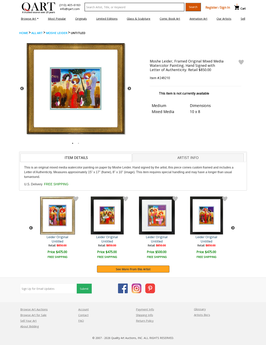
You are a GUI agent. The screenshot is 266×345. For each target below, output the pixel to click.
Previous (22, 89)
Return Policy (145, 321)
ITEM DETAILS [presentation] (76, 157)
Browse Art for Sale (33, 315)
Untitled (57, 241)
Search (193, 7)
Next (129, 89)
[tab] (76, 157)
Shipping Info (144, 315)
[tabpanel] (75, 88)
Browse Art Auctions (34, 309)
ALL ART (37, 33)
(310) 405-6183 (70, 5)
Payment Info (145, 309)
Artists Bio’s (202, 315)
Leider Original (57, 237)
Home (23, 33)
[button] (30, 19)
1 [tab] (73, 143)
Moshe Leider (56, 33)
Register (211, 7)
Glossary (200, 309)
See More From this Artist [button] (133, 269)
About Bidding (29, 326)
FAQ (81, 321)
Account (83, 309)
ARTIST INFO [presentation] (188, 157)
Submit (84, 289)
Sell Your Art (28, 321)
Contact (83, 315)
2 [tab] (78, 143)
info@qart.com (70, 9)
